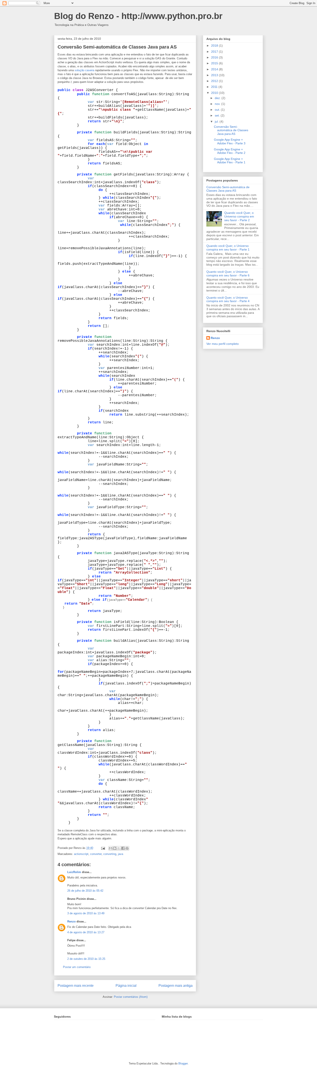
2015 (215, 63)
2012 (215, 81)
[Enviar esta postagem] (103, 848)
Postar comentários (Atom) (131, 996)
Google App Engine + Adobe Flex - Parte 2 (229, 151)
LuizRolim (74, 872)
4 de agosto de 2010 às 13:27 (85, 932)
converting (109, 854)
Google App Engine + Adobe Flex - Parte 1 (229, 160)
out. (218, 109)
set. (218, 115)
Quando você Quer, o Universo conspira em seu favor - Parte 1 (228, 247)
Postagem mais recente (76, 985)
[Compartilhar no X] (119, 848)
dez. (218, 98)
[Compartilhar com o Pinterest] (127, 848)
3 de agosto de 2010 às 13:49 (85, 913)
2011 (214, 86)
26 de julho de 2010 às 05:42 (85, 890)
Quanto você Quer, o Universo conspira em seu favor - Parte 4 (228, 299)
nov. (218, 104)
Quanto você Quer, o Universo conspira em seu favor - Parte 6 (228, 273)
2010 (215, 93)
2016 (215, 57)
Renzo (71, 921)
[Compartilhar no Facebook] (123, 848)
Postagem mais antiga (175, 985)
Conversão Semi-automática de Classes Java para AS (117, 47)
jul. (217, 121)
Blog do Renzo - (87, 16)
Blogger (183, 1063)
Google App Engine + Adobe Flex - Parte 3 (229, 141)
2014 (215, 69)
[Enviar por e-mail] (110, 848)
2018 (215, 45)
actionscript (81, 854)
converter (96, 854)
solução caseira (84, 70)
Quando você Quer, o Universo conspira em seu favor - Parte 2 (239, 216)
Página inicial (126, 985)
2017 (215, 51)
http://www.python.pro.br (172, 16)
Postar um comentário (77, 967)
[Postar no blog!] (115, 848)
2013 (215, 75)
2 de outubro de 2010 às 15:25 (86, 958)
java (120, 854)
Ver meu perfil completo (222, 343)
